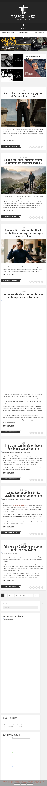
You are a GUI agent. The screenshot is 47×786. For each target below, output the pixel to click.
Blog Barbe (14, 726)
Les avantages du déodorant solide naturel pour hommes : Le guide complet (23, 493)
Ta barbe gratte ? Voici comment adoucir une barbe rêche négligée (23, 547)
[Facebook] (21, 29)
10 (20, 595)
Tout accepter (17, 784)
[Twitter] (19, 29)
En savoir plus (29, 784)
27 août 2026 (6, 216)
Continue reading (8, 140)
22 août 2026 (6, 586)
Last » (36, 595)
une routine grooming (18, 505)
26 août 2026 (6, 432)
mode (23, 90)
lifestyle (23, 292)
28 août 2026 (6, 146)
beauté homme (23, 490)
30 (28, 595)
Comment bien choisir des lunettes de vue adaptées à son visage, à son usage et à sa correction (23, 233)
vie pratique (23, 157)
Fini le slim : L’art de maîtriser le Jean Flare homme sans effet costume (23, 446)
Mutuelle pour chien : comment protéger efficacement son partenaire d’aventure (23, 161)
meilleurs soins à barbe (17, 724)
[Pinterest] (24, 29)
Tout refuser (23, 784)
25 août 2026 (6, 479)
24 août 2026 (6, 533)
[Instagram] (26, 29)
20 (24, 595)
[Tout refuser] (45, 782)
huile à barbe (15, 721)
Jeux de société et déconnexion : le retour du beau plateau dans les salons (23, 295)
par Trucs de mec (13, 146)
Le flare (5, 129)
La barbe (23, 544)
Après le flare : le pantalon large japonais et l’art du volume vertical (24, 94)
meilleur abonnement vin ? (20, 723)
